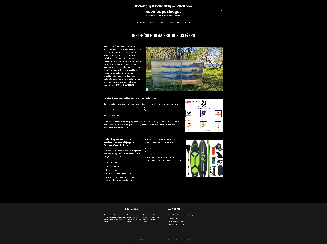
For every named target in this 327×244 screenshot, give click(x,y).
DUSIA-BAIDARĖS (174, 23)
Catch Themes (189, 240)
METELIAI (188, 23)
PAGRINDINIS (140, 23)
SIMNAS (161, 23)
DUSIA (152, 23)
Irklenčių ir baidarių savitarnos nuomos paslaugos (157, 240)
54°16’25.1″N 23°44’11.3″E (124, 85)
